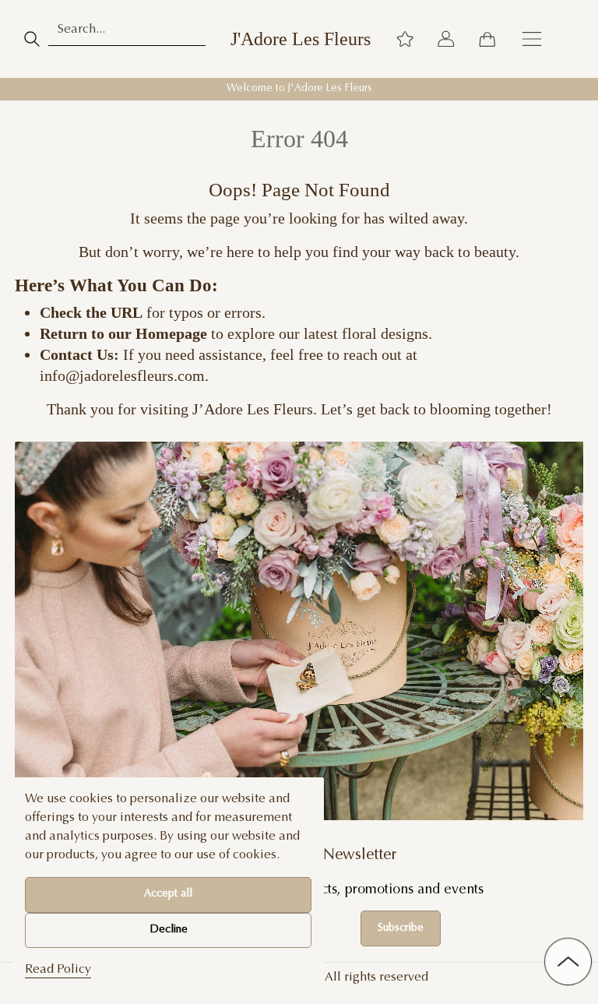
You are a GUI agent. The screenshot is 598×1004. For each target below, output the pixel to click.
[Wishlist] (404, 39)
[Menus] (532, 39)
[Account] (446, 39)
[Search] (31, 39)
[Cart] (486, 39)
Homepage (171, 333)
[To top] (568, 961)
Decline (169, 930)
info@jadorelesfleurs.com (122, 375)
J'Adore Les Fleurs (300, 39)
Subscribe (401, 928)
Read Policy (58, 969)
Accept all (168, 894)
